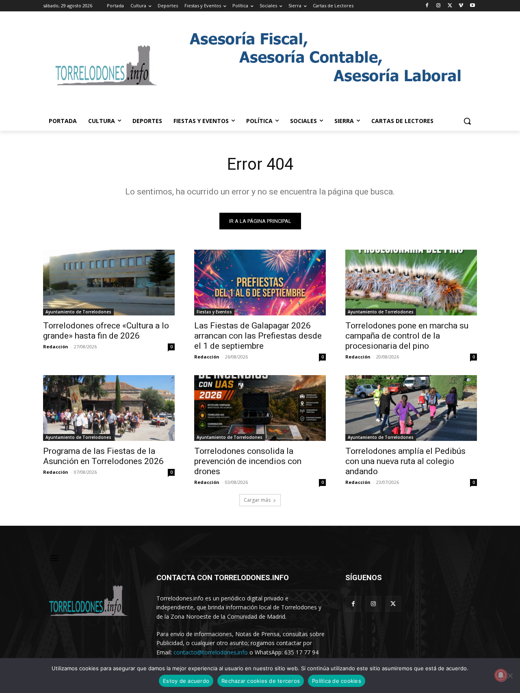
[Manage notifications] (500, 675)
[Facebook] (427, 6)
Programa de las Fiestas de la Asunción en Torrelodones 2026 (103, 456)
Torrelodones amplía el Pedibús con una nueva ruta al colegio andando (405, 461)
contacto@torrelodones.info (210, 652)
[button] (467, 121)
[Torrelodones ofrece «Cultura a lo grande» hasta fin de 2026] (109, 282)
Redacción (55, 346)
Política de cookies (336, 681)
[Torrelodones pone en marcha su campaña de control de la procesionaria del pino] (411, 282)
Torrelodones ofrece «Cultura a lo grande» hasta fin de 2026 (106, 331)
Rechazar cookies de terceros (260, 681)
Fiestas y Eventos (214, 312)
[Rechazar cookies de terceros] (510, 675)
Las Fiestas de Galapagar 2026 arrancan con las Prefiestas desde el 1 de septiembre (258, 336)
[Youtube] (472, 6)
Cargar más (257, 500)
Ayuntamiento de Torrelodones (78, 312)
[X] (450, 6)
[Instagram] (438, 6)
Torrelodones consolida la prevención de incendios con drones (247, 461)
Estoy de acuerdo (186, 681)
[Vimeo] (461, 6)
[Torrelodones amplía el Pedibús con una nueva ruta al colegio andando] (411, 408)
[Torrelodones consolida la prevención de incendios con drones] (260, 408)
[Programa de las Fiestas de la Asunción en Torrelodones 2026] (109, 408)
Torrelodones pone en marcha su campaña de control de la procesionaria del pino (406, 336)
